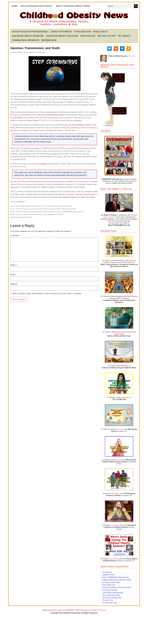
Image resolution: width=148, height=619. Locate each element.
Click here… (132, 56)
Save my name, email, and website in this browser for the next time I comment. (47, 293)
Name (13, 265)
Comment (15, 235)
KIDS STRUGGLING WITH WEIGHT (36, 6)
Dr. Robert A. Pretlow (97, 610)
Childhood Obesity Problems (28, 36)
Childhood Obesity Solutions (62, 36)
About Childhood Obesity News (73, 6)
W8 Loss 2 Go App (107, 36)
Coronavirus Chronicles (25, 40)
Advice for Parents (61, 32)
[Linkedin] (122, 48)
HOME (14, 6)
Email (13, 274)
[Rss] (116, 48)
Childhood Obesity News (52, 610)
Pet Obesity (124, 36)
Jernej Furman (21, 217)
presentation (125, 397)
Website (13, 284)
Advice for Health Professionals (30, 32)
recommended (41, 164)
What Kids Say (87, 36)
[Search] (136, 6)
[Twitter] (109, 48)
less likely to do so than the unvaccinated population (43, 115)
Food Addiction (82, 32)
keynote (118, 460)
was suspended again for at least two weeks (76, 197)
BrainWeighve (49, 40)
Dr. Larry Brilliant (16, 118)
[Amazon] (128, 48)
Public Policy (100, 32)
